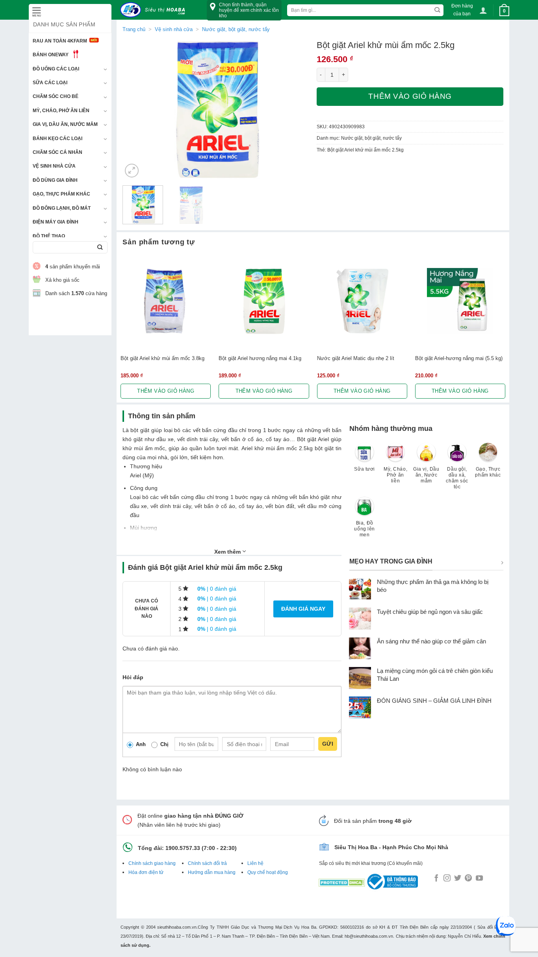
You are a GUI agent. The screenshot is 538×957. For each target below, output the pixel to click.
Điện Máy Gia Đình (55, 222)
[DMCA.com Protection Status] (342, 881)
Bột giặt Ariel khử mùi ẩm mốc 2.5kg (365, 150)
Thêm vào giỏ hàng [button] (165, 391)
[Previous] (136, 110)
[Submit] (100, 247)
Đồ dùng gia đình (55, 180)
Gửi (327, 744)
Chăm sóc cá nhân (57, 152)
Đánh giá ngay (303, 609)
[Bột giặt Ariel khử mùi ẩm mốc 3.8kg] (165, 301)
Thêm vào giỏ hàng (410, 96)
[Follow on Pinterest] (468, 879)
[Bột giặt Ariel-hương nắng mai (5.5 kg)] (460, 301)
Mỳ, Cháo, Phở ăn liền (61, 110)
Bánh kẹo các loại (57, 138)
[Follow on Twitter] (457, 879)
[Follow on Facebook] (436, 879)
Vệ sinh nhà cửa (54, 166)
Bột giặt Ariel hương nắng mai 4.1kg (260, 358)
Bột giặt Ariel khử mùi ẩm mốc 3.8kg (162, 358)
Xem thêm (228, 552)
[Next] (295, 110)
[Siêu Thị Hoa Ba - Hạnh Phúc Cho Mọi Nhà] (154, 10)
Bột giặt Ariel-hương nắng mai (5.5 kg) (459, 358)
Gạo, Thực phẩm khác (61, 194)
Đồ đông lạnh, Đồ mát (62, 208)
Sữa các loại (50, 82)
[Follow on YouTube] (479, 879)
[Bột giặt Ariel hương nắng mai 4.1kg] (263, 301)
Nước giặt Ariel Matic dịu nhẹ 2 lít (355, 358)
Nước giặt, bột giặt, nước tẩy (236, 29)
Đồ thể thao (49, 236)
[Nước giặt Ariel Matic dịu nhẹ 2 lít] (362, 301)
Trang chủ (133, 29)
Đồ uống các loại (56, 69)
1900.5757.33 (182, 848)
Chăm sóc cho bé (55, 96)
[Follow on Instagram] (447, 879)
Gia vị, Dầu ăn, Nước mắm (65, 124)
